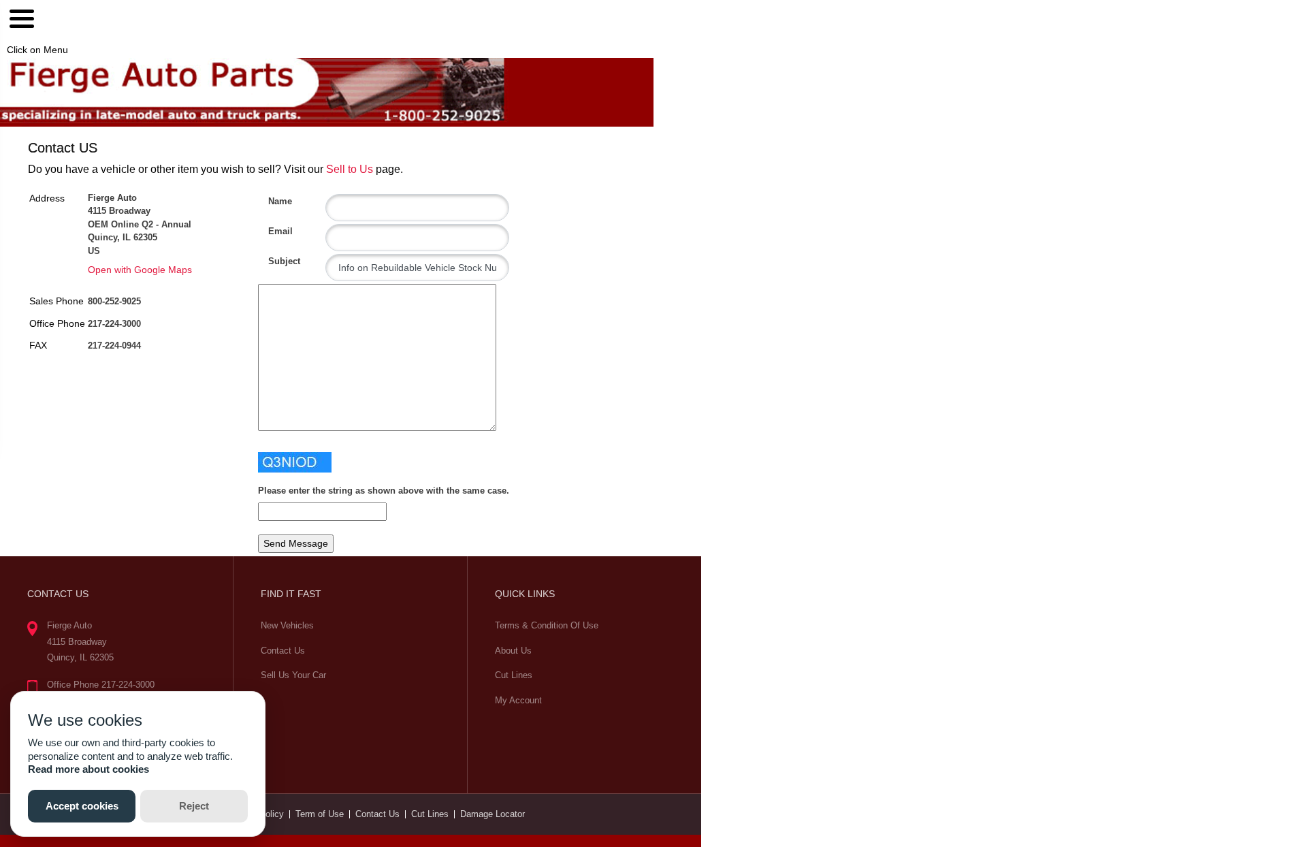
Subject (273, 261)
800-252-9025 (114, 301)
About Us (513, 650)
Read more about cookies (88, 769)
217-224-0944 (114, 345)
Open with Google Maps (140, 269)
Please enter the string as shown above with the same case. (383, 490)
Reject (194, 806)
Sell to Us (349, 169)
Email (273, 231)
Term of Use (319, 814)
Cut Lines (513, 675)
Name (273, 201)
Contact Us (283, 650)
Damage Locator (492, 814)
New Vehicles (287, 625)
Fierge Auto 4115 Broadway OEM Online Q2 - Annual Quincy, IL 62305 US (139, 224)
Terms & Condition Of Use (546, 625)
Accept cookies (82, 806)
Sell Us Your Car (293, 675)
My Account (518, 700)
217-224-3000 (114, 324)
